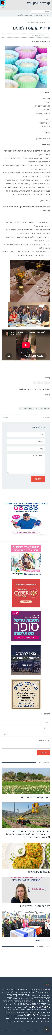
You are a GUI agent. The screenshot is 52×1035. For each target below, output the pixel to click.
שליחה (44, 752)
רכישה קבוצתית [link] (39, 1021)
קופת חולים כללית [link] (12, 1016)
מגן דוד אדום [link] (12, 1001)
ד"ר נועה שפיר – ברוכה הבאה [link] (35, 906)
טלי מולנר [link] (29, 998)
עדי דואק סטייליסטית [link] (42, 408)
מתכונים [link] (42, 22)
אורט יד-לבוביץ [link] (27, 989)
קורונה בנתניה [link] (43, 1018)
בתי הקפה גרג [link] (46, 995)
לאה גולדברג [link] (35, 1001)
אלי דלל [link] (35, 992)
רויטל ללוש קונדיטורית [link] (26, 408)
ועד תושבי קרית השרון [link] (17, 995)
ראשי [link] (48, 22)
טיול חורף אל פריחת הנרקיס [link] (35, 797)
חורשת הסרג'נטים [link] (42, 998)
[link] (21, 15)
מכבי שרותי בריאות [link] (21, 1003)
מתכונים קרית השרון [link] (24, 1013)
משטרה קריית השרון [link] (15, 1007)
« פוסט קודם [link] (46, 417)
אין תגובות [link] (31, 35)
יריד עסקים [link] (21, 998)
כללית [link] (15, 998)
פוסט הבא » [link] (5, 417)
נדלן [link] (16, 1012)
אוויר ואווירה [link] (36, 989)
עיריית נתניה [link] (33, 1015)
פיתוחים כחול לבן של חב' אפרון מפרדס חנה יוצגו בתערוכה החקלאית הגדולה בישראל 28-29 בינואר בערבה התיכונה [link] (27, 834)
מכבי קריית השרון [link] (39, 1004)
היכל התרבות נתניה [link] (35, 995)
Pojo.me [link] (22, 1031)
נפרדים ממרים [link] (42, 940)
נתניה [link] (12, 1012)
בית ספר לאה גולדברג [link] (12, 992)
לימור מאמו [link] (27, 1001)
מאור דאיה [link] (19, 1001)
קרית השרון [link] (33, 1019)
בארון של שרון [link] (26, 992)
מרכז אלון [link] (28, 1006)
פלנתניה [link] (20, 1016)
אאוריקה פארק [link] (45, 989)
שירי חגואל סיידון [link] (21, 1021)
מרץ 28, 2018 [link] (45, 35)
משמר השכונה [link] (41, 1010)
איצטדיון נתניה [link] (15, 989)
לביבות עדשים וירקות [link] (39, 872)
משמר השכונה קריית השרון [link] (26, 1010)
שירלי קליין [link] (10, 1021)
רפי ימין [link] (30, 1021)
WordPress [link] (28, 1034)
